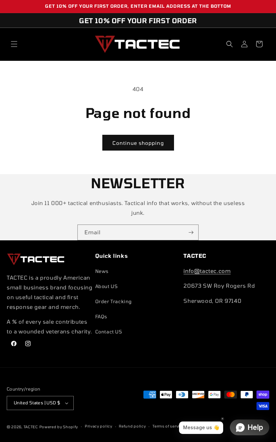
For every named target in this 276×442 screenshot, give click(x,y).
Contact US (108, 331)
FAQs (101, 316)
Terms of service (168, 426)
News (102, 271)
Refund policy (132, 426)
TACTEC (31, 427)
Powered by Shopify (58, 427)
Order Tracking (113, 301)
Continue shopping (138, 143)
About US (106, 286)
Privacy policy (98, 426)
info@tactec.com (207, 271)
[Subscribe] (190, 232)
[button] (14, 44)
